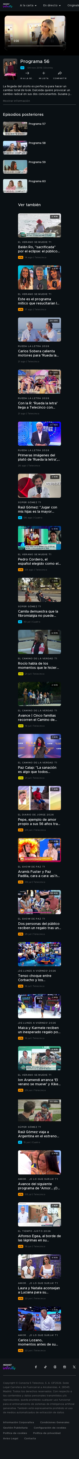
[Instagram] (64, 1367)
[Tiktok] (45, 1367)
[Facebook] (36, 1367)
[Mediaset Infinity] (7, 5)
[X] (74, 1367)
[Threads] (55, 1367)
